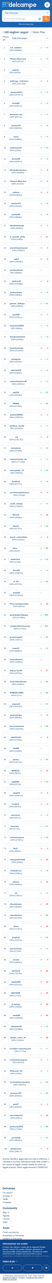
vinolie (16, 960)
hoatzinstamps (16, 348)
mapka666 (16, 982)
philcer (16, 882)
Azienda (6, 1196)
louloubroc (16, 448)
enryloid (15, 804)
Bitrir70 (16, 515)
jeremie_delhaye (17, 303)
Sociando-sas (16, 114)
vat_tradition (16, 48)
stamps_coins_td (18, 1037)
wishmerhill (16, 370)
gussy (16, 759)
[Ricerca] (46, 19)
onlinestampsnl (17, 837)
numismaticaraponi (18, 1060)
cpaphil (16, 793)
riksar (16, 926)
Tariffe (5, 1199)
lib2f (15, 848)
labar (15, 548)
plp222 (16, 392)
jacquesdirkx (16, 92)
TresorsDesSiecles (18, 682)
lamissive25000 (17, 326)
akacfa (16, 526)
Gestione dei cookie (34, 1277)
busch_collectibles (18, 537)
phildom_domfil (17, 426)
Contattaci (7, 1202)
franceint (15, 826)
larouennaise (16, 949)
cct (16, 893)
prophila (16, 937)
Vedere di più (9, 1261)
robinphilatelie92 (17, 859)
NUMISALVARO (16, 693)
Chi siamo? (8, 1193)
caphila (15, 70)
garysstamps (16, 715)
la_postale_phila (17, 237)
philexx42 (16, 281)
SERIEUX (15, 771)
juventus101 (16, 1093)
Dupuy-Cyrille (16, 670)
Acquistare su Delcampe (13, 1235)
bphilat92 (16, 214)
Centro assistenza (11, 1232)
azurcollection (16, 659)
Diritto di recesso (10, 1279)
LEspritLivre (15, 871)
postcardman (16, 292)
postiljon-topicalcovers (20, 1049)
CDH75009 (15, 993)
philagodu (16, 359)
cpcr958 (16, 315)
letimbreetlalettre (17, 337)
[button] (40, 19)
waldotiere (15, 559)
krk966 (16, 748)
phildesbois (16, 1149)
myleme (16, 192)
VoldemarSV (16, 1026)
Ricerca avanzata (26, 24)
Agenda (6, 1216)
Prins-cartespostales (19, 604)
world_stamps (16, 504)
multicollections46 (18, 381)
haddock (16, 481)
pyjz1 (16, 259)
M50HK (16, 403)
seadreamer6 (15, 148)
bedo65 (16, 593)
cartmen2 (16, 971)
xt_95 (15, 581)
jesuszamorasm (17, 726)
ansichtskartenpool (19, 248)
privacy (22, 1277)
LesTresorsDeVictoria (19, 492)
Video (5, 1222)
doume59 (16, 159)
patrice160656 (16, 415)
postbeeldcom (16, 270)
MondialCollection (18, 170)
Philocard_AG (16, 1071)
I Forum (6, 1219)
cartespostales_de (18, 459)
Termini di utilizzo (10, 1277)
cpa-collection (16, 1115)
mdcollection (16, 915)
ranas (16, 137)
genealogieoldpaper (19, 615)
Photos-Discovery (18, 59)
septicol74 (16, 203)
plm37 (16, 1104)
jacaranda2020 (16, 1126)
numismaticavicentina (20, 1082)
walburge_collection (19, 81)
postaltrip (16, 1138)
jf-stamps (16, 1004)
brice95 (16, 570)
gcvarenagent (16, 637)
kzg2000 (15, 782)
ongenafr (16, 704)
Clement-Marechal (18, 181)
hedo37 (16, 648)
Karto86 (15, 103)
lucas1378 (16, 125)
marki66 (16, 1015)
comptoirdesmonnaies (20, 626)
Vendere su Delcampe (12, 1239)
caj (16, 437)
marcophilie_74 (17, 470)
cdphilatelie (16, 737)
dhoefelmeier (16, 904)
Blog (5, 1212)
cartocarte (15, 815)
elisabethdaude (17, 225)
